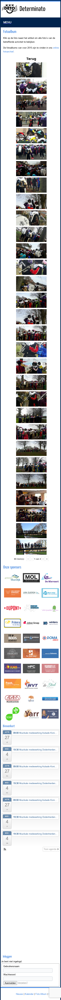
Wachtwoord (9, 974)
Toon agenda (50, 849)
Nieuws (19, 994)
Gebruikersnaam (11, 966)
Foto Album (41, 994)
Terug (31, 58)
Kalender (29, 994)
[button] (4, 849)
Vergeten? (23, 982)
